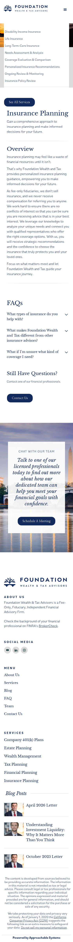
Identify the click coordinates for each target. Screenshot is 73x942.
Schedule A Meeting (36, 521)
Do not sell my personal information (44, 927)
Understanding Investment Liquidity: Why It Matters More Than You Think (45, 832)
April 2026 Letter (41, 805)
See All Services (19, 102)
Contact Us (20, 398)
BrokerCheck (48, 626)
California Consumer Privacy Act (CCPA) (38, 918)
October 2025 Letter (44, 857)
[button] (65, 9)
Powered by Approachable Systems (36, 937)
